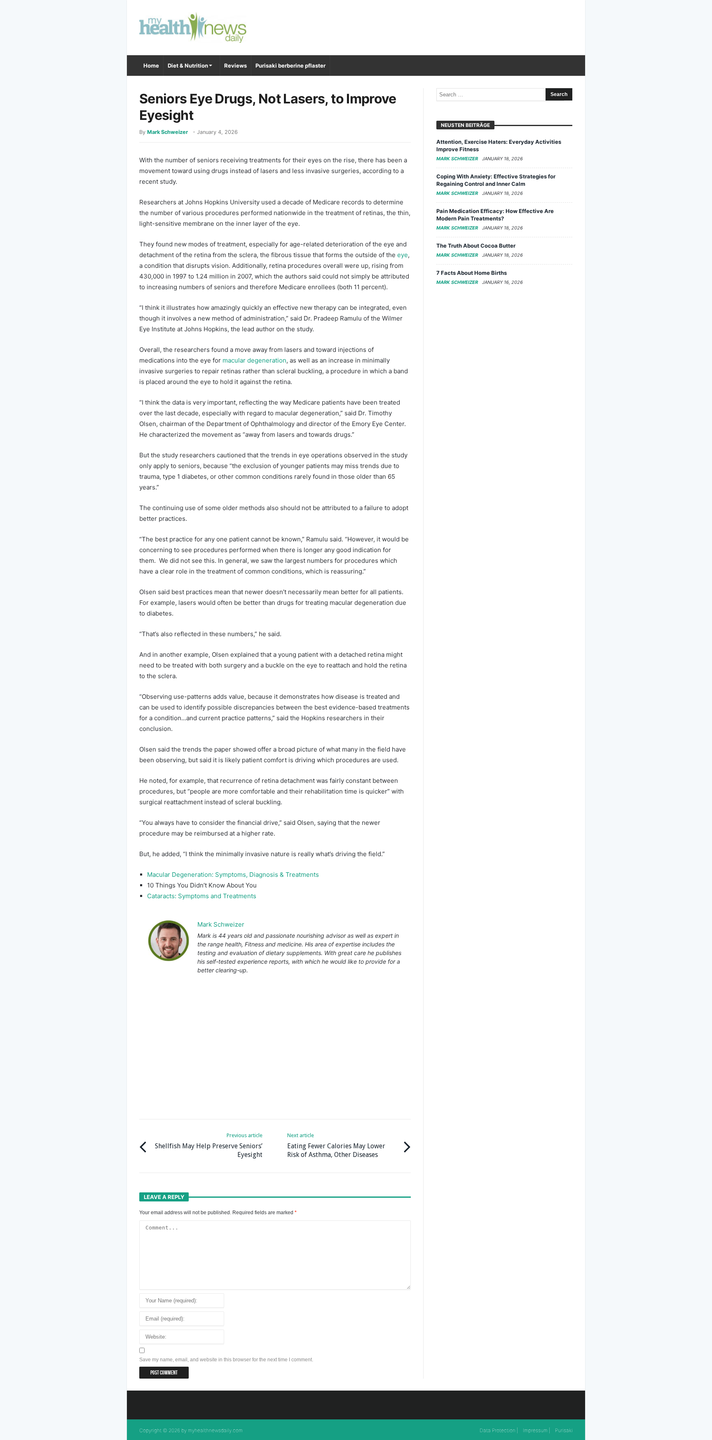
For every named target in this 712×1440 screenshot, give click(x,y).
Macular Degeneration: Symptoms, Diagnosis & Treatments (233, 874)
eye (402, 255)
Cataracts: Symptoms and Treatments (201, 896)
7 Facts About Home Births (471, 272)
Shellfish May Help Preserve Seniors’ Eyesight (208, 1145)
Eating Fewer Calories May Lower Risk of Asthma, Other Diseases (336, 1145)
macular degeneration (254, 360)
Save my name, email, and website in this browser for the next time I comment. (226, 1360)
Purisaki (564, 1430)
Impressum (535, 1430)
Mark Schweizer (167, 132)
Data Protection (497, 1430)
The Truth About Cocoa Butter (475, 245)
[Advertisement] (275, 1047)
